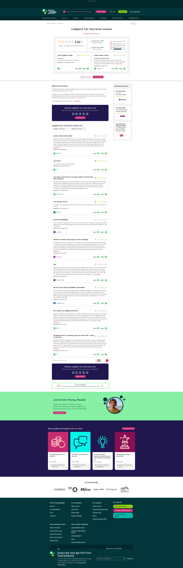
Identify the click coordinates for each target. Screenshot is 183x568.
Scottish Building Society (78, 527)
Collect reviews (97, 506)
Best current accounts (56, 537)
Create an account (60, 412)
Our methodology (55, 509)
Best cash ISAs (54, 540)
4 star (111, 44)
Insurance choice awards (120, 515)
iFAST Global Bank (76, 536)
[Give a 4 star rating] (83, 113)
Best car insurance (55, 527)
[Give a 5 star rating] (87, 113)
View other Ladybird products (91, 33)
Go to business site (135, 11)
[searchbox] (78, 11)
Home (48, 23)
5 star (111, 41)
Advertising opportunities (100, 519)
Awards (125, 465)
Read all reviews (85, 77)
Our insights (81, 465)
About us (52, 506)
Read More (77, 101)
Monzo (73, 539)
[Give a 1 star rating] (73, 113)
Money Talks (60, 465)
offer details (81, 562)
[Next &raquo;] (107, 360)
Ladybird (53, 23)
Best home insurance (56, 534)
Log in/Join (112, 11)
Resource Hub (75, 512)
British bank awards (121, 506)
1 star (111, 49)
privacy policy (61, 564)
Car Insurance (60, 23)
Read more (119, 63)
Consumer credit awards (122, 510)
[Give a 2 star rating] (76, 113)
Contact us (53, 515)
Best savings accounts (56, 531)
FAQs (51, 512)
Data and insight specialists (100, 509)
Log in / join (74, 509)
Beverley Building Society (78, 542)
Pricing (95, 515)
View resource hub (128, 428)
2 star (111, 47)
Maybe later (130, 558)
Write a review (101, 11)
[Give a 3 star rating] (80, 113)
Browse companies (76, 515)
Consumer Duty (97, 512)
